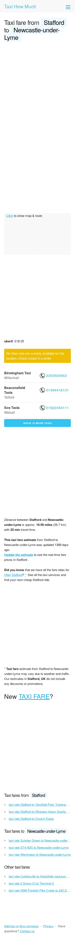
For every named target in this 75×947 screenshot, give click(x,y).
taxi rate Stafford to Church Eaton (31, 818)
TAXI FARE (34, 696)
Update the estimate (18, 554)
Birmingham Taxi (17, 373)
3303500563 (56, 375)
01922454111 (57, 407)
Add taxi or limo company (21, 926)
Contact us (27, 931)
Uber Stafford (13, 575)
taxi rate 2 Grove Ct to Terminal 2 (31, 883)
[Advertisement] (37, 84)
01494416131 (57, 390)
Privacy (48, 926)
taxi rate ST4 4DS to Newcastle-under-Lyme (39, 847)
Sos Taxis (12, 407)
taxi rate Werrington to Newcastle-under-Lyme (40, 854)
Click (9, 215)
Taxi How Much (20, 6)
